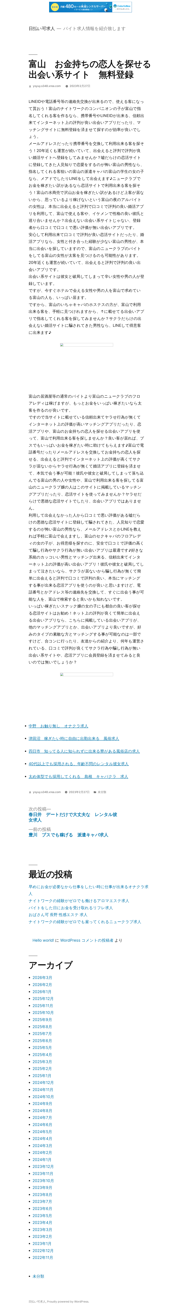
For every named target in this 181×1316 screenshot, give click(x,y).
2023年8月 (42, 1194)
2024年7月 (42, 1117)
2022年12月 (43, 1250)
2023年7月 (42, 1201)
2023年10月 (43, 1180)
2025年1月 (42, 1075)
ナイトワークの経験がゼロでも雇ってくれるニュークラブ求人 (85, 921)
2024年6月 (42, 1124)
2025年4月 (42, 1054)
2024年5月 (42, 1131)
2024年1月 (42, 1159)
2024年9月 (42, 1103)
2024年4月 (42, 1138)
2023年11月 (43, 1173)
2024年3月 (42, 1145)
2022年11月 (43, 1257)
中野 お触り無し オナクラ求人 (58, 726)
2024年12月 (43, 1082)
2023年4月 (42, 1222)
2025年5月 (42, 1047)
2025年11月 (43, 1005)
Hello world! (43, 940)
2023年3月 (42, 1229)
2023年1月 (42, 1243)
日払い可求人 (42, 28)
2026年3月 (42, 977)
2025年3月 (42, 1061)
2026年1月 (42, 991)
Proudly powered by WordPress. (68, 1301)
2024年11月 (43, 1089)
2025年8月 (42, 1026)
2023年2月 (42, 1236)
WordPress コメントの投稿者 (86, 940)
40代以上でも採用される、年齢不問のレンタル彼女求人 (79, 763)
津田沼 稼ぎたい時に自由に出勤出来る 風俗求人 (74, 738)
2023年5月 (42, 1215)
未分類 (102, 792)
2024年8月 (42, 1110)
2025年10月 (43, 1012)
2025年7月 (42, 1033)
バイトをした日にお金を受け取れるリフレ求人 (71, 907)
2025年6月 (42, 1040)
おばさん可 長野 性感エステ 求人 (58, 914)
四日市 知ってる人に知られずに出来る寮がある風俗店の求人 (84, 751)
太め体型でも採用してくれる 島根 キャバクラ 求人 (78, 776)
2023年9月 (42, 1187)
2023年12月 (43, 1166)
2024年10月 (43, 1096)
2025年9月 (42, 1019)
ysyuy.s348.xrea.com (47, 86)
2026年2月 (42, 984)
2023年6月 (42, 1208)
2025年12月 (43, 998)
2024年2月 (42, 1152)
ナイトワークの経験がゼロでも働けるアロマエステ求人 (79, 900)
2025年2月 (42, 1068)
